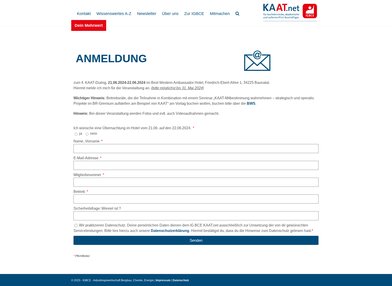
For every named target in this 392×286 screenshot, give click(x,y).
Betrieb (80, 192)
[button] (237, 13)
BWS (251, 103)
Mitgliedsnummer (88, 175)
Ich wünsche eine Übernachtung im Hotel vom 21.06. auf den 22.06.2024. (133, 128)
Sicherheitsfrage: (87, 208)
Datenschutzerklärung (170, 231)
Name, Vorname (87, 141)
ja (80, 133)
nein (93, 133)
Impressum (163, 280)
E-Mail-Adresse (86, 158)
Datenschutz (181, 280)
